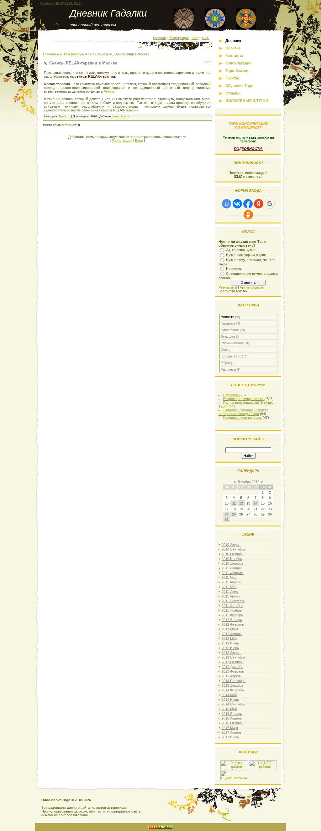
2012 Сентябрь (233, 657)
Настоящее (230, 330)
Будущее (228, 336)
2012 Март (230, 629)
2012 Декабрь (232, 667)
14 (255, 503)
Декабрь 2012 (248, 482)
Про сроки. (231, 395)
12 (90, 54)
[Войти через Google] (270, 204)
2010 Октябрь (233, 554)
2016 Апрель (232, 718)
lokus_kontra (121, 116)
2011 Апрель (231, 582)
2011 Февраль (233, 573)
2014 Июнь (230, 699)
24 (227, 514)
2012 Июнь (230, 643)
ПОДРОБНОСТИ (248, 149)
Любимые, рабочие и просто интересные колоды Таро (243, 412)
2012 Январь (232, 620)
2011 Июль (230, 591)
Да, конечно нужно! (241, 250)
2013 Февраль (233, 671)
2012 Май (229, 638)
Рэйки (108, 91)
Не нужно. (234, 268)
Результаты (227, 287)
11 (234, 503)
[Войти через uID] (226, 203)
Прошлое (228, 323)
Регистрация (179, 38)
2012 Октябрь (233, 662)
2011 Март (230, 577)
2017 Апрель (232, 732)
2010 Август (231, 544)
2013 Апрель (232, 676)
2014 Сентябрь (233, 704)
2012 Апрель (232, 634)
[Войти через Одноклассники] (248, 214)
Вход (195, 38)
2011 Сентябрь (233, 601)
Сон (224, 349)
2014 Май (229, 695)
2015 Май (229, 709)
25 (234, 514)
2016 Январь (232, 714)
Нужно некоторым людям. (246, 255)
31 (227, 519)
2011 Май (229, 587)
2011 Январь (232, 568)
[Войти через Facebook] (248, 203)
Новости (64, 116)
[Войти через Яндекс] (258, 203)
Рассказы (228, 369)
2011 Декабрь (232, 615)
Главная (159, 38)
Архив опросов (252, 287)
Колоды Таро (231, 356)
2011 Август (231, 596)
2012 (63, 54)
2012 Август (231, 652)
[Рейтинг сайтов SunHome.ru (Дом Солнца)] (234, 769)
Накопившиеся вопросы (242, 417)
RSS (205, 38)
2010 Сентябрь (233, 549)
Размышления (232, 343)
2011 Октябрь (232, 606)
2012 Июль (230, 648)
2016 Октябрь (233, 723)
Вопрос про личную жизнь (244, 399)
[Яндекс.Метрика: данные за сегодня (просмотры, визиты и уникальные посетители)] (234, 775)
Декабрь (77, 54)
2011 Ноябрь (232, 610)
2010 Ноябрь (232, 559)
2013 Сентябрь (233, 681)
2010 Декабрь (232, 563)
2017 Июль (230, 737)
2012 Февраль (233, 624)
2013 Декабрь (232, 685)
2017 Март (230, 728)
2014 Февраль (233, 690)
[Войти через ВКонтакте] (237, 203)
